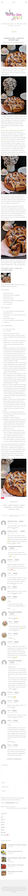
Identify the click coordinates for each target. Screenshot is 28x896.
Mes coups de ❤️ (4, 835)
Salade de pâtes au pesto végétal (15, 871)
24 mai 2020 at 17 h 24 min (12, 635)
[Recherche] (26, 2)
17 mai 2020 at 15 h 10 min (12, 615)
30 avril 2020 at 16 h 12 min (12, 588)
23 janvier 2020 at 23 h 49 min (12, 523)
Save (3, 497)
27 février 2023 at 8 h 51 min (12, 746)
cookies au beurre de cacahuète (17, 130)
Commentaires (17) (14, 501)
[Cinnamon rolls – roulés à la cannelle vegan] (13, 56)
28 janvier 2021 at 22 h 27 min (12, 712)
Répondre (21, 521)
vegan (17, 509)
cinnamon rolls (8, 507)
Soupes (2, 829)
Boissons (3, 827)
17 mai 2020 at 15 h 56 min (13, 623)
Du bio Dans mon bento (19, 42)
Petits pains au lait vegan (8, 806)
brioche (5, 505)
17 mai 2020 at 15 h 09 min (12, 598)
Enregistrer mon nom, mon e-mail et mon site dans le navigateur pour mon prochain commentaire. (12, 798)
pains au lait (5, 130)
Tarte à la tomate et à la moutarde (15, 865)
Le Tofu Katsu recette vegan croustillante (17, 844)
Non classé (3, 832)
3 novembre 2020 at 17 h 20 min (12, 694)
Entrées (2, 824)
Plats (2, 817)
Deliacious (5, 139)
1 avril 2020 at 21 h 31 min (11, 561)
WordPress (14, 891)
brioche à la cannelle (14, 505)
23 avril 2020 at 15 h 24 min (12, 575)
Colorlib (19, 890)
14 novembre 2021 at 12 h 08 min (13, 722)
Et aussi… (3, 822)
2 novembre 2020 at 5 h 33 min (13, 664)
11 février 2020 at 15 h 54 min (13, 549)
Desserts (14, 31)
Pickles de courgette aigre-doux (14, 851)
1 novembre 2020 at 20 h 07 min (12, 643)
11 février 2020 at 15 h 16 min (12, 532)
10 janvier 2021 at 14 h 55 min (12, 702)
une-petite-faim (12, 521)
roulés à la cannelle (18, 507)
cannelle (22, 505)
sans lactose (12, 509)
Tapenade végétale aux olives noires (16, 808)
